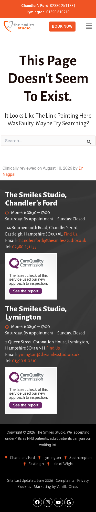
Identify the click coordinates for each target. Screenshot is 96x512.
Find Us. (71, 234)
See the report (25, 291)
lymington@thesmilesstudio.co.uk (48, 354)
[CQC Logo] (26, 267)
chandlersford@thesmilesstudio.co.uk (51, 240)
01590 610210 (24, 361)
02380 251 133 (24, 246)
